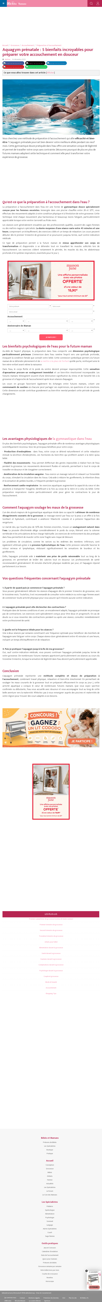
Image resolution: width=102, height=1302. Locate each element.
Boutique (50, 1149)
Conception (50, 1165)
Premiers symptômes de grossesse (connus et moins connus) (51, 918)
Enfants (49, 1176)
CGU (63, 1298)
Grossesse (15, 45)
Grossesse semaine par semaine (49, 1266)
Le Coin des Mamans (49, 1194)
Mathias (7, 59)
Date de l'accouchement (49, 1255)
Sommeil (50, 1221)
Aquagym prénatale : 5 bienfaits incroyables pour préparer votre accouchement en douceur (47, 52)
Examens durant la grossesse (51, 959)
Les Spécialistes (49, 1146)
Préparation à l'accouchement (48, 45)
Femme (49, 1179)
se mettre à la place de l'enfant (55, 361)
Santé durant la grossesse (51, 953)
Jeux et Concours (50, 1247)
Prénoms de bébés (50, 1262)
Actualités (49, 1183)
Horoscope (50, 1281)
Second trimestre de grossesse (51, 930)
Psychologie (49, 1217)
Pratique (50, 1153)
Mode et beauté (51, 982)
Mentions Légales (34, 1298)
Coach (50, 1232)
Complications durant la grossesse (51, 964)
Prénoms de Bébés (49, 1142)
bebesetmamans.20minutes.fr (11, 1293)
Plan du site (72, 1298)
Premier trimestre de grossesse (51, 924)
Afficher (50, 73)
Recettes (50, 1277)
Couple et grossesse (51, 976)
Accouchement (28, 45)
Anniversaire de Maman (19, 325)
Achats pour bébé (51, 941)
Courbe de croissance (50, 1273)
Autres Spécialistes (50, 1228)
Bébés (50, 1172)
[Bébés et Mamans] (19, 3)
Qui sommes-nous (10, 1297)
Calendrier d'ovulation (50, 1251)
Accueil (5, 45)
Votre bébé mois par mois (49, 1270)
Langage (50, 1225)
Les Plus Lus (51, 914)
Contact (22, 1298)
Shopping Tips (51, 993)
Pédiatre (50, 1206)
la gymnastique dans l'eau (72, 439)
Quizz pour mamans (50, 1258)
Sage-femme (49, 1236)
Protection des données (51, 1298)
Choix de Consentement (43, 1293)
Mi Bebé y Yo (84, 1298)
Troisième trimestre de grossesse (51, 936)
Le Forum (50, 1191)
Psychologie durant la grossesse (51, 970)
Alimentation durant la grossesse (51, 947)
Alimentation (49, 1213)
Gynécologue (49, 1210)
